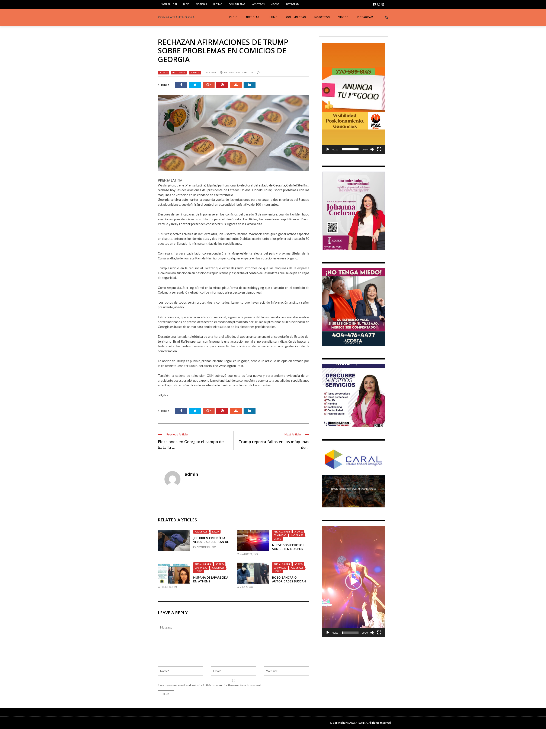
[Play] (328, 149)
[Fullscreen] (379, 149)
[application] (353, 98)
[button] (353, 98)
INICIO (186, 4)
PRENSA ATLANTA (356, 723)
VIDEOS (275, 4)
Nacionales (178, 72)
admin (212, 72)
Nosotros (257, 4)
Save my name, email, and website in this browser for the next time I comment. (210, 685)
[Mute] (372, 149)
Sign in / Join (169, 4)
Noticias (201, 4)
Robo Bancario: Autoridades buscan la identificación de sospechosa (289, 583)
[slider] (350, 149)
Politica (194, 72)
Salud (215, 531)
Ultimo (217, 4)
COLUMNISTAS (237, 4)
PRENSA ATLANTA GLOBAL (177, 17)
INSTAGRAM (292, 4)
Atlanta (164, 72)
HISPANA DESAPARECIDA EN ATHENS (210, 579)
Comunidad (280, 535)
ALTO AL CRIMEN (282, 531)
